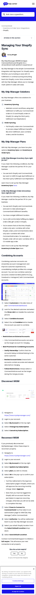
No (22, 553)
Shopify (5, 30)
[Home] (10, 4)
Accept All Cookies (18, 591)
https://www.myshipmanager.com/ (17, 415)
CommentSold (6, 26)
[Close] (34, 569)
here (15, 185)
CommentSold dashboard (17, 306)
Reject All (18, 586)
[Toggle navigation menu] (33, 3)
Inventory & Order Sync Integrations (16, 28)
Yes (14, 553)
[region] (18, 580)
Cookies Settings (18, 581)
